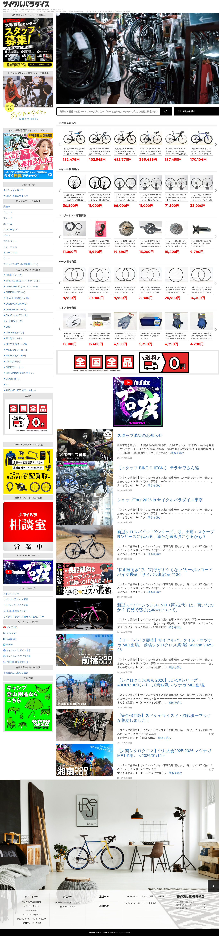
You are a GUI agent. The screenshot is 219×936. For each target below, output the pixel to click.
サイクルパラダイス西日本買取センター (23, 616)
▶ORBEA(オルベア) (13, 332)
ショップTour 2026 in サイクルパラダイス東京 (160, 500)
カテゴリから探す (186, 111)
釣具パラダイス (23, 919)
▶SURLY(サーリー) (13, 367)
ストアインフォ (11, 593)
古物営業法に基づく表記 (15, 672)
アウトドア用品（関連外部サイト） (21, 264)
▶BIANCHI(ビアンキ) (14, 292)
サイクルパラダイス (31, 906)
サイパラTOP (31, 896)
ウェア (6, 258)
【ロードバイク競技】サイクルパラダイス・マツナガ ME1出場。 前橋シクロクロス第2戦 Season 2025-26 (165, 645)
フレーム (7, 212)
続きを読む (177, 453)
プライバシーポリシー (135, 903)
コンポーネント (11, 229)
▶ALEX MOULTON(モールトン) (19, 390)
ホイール (7, 224)
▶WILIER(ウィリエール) (15, 350)
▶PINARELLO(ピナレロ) (16, 298)
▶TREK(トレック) (12, 275)
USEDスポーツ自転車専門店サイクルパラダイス (26, 4)
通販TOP (104, 896)
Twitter (9, 644)
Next (216, 144)
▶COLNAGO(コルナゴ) (15, 303)
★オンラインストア (13, 190)
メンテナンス (10, 247)
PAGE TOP (213, 886)
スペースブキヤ (31, 910)
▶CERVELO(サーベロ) (15, 344)
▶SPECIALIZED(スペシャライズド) (21, 280)
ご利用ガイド (161, 896)
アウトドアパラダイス (31, 914)
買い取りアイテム (68, 907)
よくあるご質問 (146, 896)
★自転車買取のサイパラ (15, 195)
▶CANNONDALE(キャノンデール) (20, 286)
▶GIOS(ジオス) (11, 378)
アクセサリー (10, 241)
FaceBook (10, 639)
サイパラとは (132, 896)
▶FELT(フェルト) (12, 338)
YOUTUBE (11, 627)
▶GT (6, 384)
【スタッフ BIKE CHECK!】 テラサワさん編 (158, 468)
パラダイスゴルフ (39, 919)
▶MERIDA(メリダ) (13, 321)
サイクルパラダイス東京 (15, 599)
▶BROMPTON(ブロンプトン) (18, 373)
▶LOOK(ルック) (11, 361)
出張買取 (68, 902)
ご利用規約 (151, 903)
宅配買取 (58, 902)
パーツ (6, 235)
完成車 (6, 206)
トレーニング (10, 252)
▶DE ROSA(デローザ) (14, 309)
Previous (59, 144)
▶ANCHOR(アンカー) (14, 355)
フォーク (7, 218)
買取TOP (67, 896)
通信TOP (104, 905)
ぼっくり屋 (36, 923)
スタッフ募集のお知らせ (140, 435)
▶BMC (7, 327)
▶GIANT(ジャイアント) (15, 315)
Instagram (10, 633)
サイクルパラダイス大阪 (15, 605)
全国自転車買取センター (15, 611)
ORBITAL (26, 923)
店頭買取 (77, 902)
